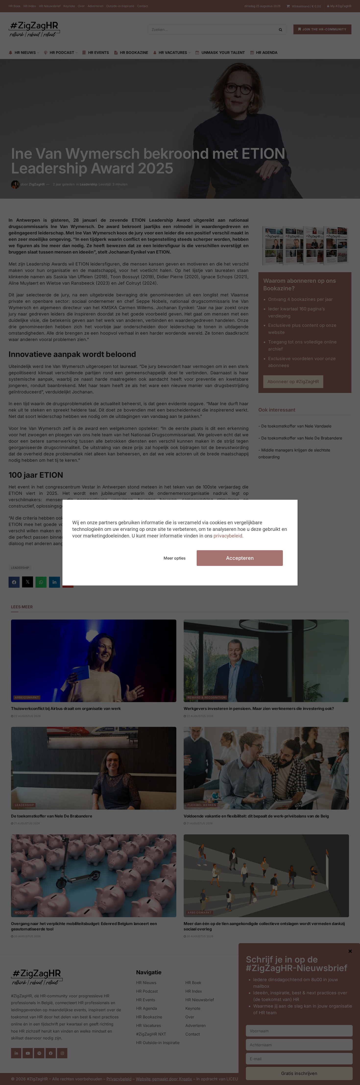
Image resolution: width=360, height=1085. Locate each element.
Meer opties (175, 558)
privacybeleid (228, 536)
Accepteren (240, 558)
